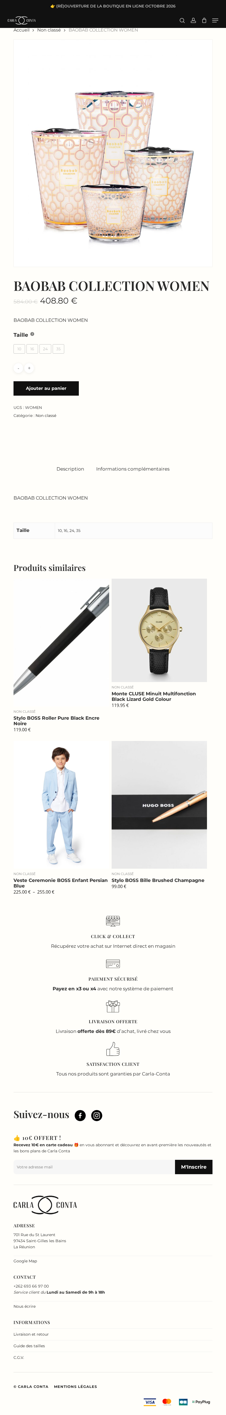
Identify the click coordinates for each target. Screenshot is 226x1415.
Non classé (49, 30)
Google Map (25, 1261)
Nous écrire (25, 1306)
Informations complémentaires (133, 469)
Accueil (21, 30)
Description (70, 469)
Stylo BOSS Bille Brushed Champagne (158, 880)
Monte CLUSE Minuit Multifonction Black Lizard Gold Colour (154, 696)
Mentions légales (75, 1386)
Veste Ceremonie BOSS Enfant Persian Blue (61, 883)
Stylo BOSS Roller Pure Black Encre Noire (56, 720)
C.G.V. (19, 1357)
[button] (215, 20)
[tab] (70, 469)
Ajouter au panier (46, 388)
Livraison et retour (31, 1334)
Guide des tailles (29, 1345)
